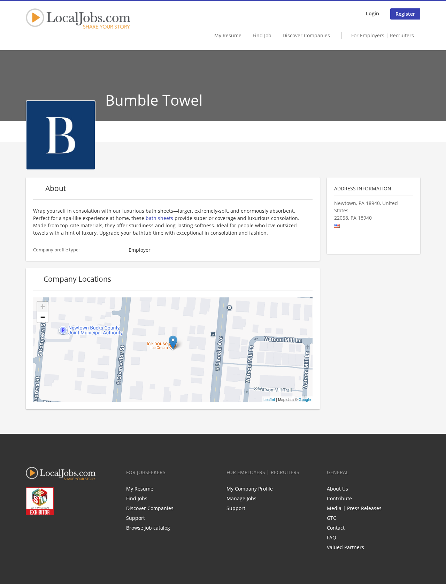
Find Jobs (136, 498)
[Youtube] (65, 530)
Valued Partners (345, 547)
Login (372, 13)
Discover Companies (306, 35)
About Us (337, 488)
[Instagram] (77, 530)
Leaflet (269, 399)
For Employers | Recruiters (382, 35)
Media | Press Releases (354, 508)
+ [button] (42, 306)
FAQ (331, 537)
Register (405, 13)
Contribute (339, 498)
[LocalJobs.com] (78, 18)
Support (135, 518)
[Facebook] (31, 530)
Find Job (262, 35)
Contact (336, 527)
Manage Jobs (241, 498)
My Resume (227, 35)
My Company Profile (249, 488)
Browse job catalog (148, 527)
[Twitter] (42, 530)
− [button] (42, 317)
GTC (331, 518)
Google (305, 399)
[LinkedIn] (54, 530)
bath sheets (159, 218)
